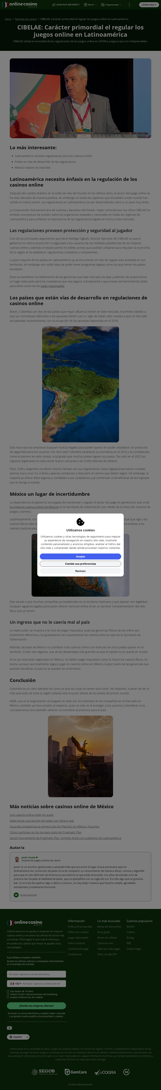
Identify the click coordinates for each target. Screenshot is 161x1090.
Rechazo (80, 571)
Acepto (80, 556)
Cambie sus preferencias (80, 563)
